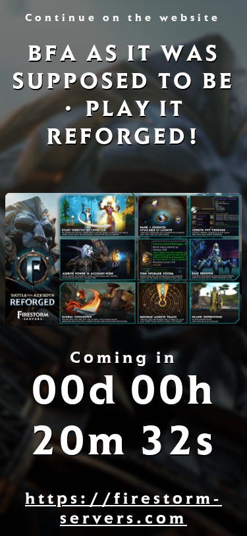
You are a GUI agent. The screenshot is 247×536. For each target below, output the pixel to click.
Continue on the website (123, 19)
